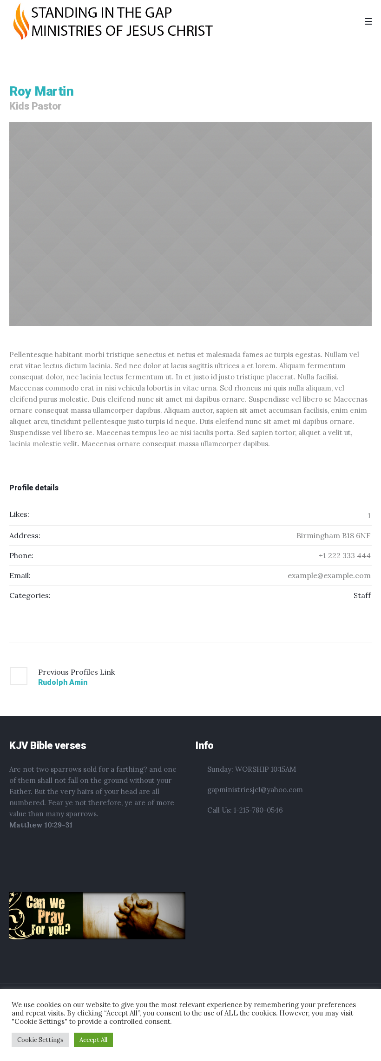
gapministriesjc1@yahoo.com (255, 789)
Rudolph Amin (62, 682)
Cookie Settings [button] (40, 1040)
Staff (362, 595)
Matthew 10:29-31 (40, 824)
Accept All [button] (93, 1040)
